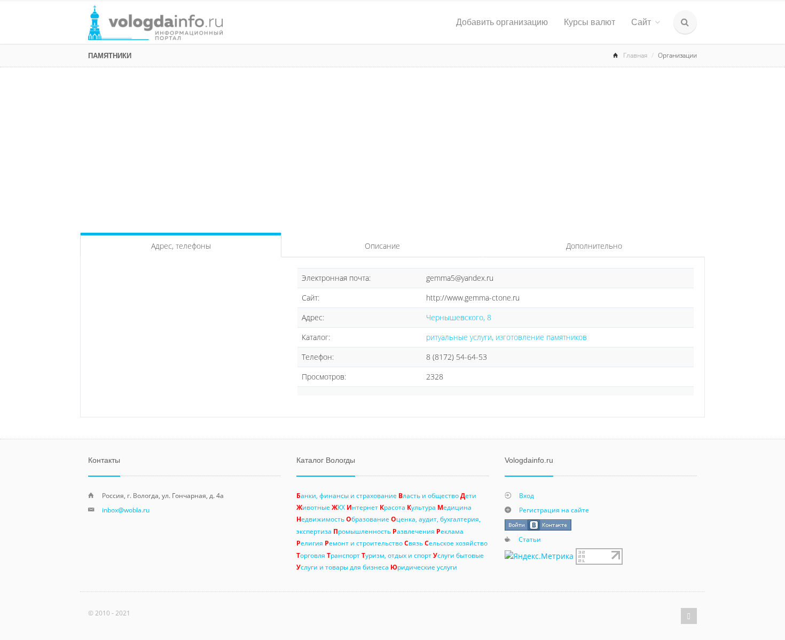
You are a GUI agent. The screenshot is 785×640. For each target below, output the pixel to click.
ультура (421, 507)
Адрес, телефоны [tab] (181, 246)
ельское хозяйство (456, 543)
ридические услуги (423, 567)
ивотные (313, 507)
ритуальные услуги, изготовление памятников (506, 337)
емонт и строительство (364, 543)
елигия (309, 543)
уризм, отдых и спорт (396, 555)
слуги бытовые (458, 555)
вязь (413, 543)
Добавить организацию (502, 22)
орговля (310, 555)
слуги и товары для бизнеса (342, 567)
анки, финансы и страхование (346, 495)
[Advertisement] (392, 147)
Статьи (530, 539)
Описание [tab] (382, 246)
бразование (367, 519)
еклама (450, 531)
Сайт (641, 22)
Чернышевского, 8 (458, 317)
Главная (635, 55)
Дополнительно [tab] (594, 246)
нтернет (362, 507)
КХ (338, 507)
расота (392, 507)
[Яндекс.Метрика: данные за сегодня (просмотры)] (539, 556)
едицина (454, 507)
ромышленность (362, 531)
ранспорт (343, 555)
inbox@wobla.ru (126, 509)
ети (468, 495)
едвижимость (320, 519)
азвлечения (413, 531)
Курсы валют (589, 22)
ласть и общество (428, 495)
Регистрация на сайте (554, 509)
